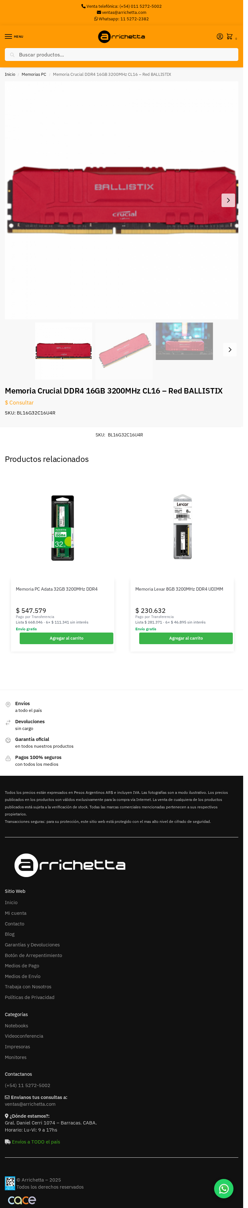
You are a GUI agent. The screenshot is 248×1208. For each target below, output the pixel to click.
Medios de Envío (22, 976)
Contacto (14, 924)
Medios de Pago (22, 966)
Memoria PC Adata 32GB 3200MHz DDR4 (57, 589)
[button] (230, 37)
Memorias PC (34, 74)
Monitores (15, 1057)
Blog (10, 934)
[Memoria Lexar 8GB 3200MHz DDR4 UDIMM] (182, 528)
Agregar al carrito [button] (66, 638)
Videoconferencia (24, 1036)
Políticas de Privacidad (30, 997)
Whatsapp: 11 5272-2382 (123, 19)
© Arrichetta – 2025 (38, 1180)
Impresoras (17, 1046)
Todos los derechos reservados (50, 1187)
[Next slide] (228, 200)
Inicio (10, 74)
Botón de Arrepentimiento (33, 955)
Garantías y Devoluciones (32, 945)
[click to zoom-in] (124, 200)
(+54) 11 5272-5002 (27, 1085)
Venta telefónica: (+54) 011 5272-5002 (124, 6)
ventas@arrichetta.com (124, 12)
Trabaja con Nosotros (28, 986)
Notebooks (16, 1026)
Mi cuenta (15, 913)
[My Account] (220, 37)
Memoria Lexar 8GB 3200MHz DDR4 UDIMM (179, 589)
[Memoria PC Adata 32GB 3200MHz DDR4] (62, 528)
